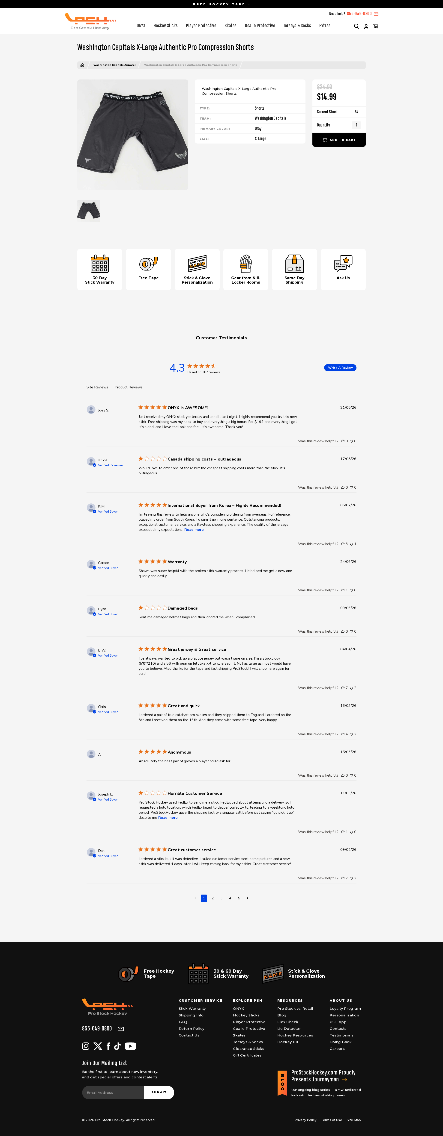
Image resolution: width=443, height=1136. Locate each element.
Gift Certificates (247, 1055)
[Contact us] (376, 14)
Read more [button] (194, 529)
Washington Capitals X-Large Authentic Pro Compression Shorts (190, 65)
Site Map (354, 1120)
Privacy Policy (305, 1120)
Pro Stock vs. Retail (295, 1008)
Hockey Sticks (166, 26)
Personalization (344, 1015)
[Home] (82, 65)
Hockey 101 (287, 1042)
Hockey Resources (295, 1035)
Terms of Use (331, 1120)
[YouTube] (130, 1046)
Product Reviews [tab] (129, 387)
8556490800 (359, 14)
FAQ (183, 1022)
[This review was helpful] (342, 441)
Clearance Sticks (248, 1048)
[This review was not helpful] (351, 441)
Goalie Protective (260, 26)
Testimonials (341, 1035)
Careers (337, 1048)
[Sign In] (366, 26)
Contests (338, 1028)
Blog (282, 1015)
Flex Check (288, 1022)
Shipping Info (191, 1015)
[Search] (356, 26)
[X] (97, 1046)
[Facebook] (108, 1046)
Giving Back (341, 1042)
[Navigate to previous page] (195, 898)
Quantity (323, 125)
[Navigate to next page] (247, 898)
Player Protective (201, 26)
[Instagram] (85, 1046)
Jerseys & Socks (297, 26)
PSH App (338, 1022)
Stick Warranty (192, 1008)
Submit (159, 1092)
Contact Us (189, 1035)
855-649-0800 (97, 1029)
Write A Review (340, 368)
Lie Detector (289, 1028)
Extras (325, 26)
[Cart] (376, 26)
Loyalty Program (345, 1008)
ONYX (141, 26)
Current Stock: (337, 112)
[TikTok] (117, 1046)
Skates (231, 26)
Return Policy (191, 1028)
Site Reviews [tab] (97, 387)
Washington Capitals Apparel (114, 65)
